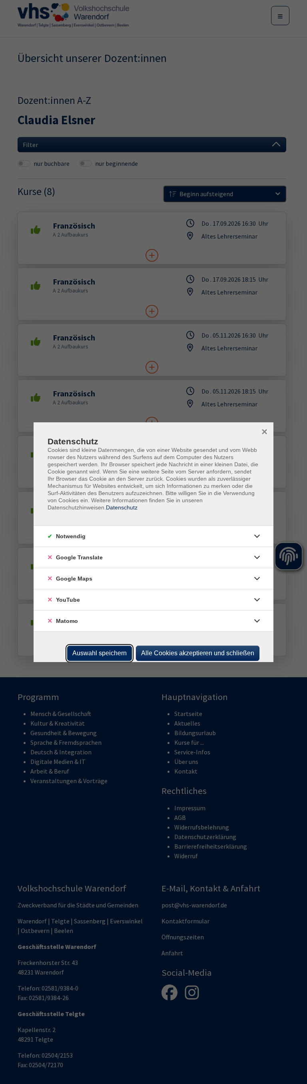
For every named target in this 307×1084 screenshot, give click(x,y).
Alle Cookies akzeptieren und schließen (197, 653)
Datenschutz (122, 507)
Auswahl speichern (99, 653)
